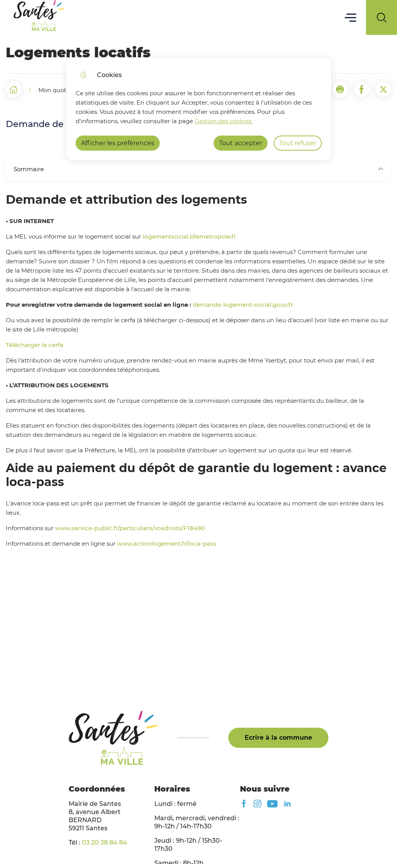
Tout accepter (240, 143)
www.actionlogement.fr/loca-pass (166, 543)
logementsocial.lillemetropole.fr (189, 236)
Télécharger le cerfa (34, 345)
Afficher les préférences (117, 143)
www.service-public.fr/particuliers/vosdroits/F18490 (130, 528)
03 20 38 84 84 (104, 842)
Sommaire (29, 169)
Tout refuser (297, 143)
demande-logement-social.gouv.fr (243, 304)
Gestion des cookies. (223, 121)
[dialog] (198, 109)
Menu (350, 17)
